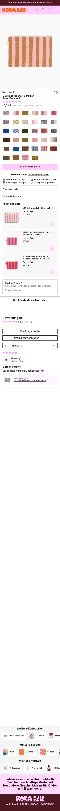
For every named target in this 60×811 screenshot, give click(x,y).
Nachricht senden (13, 290)
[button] (10, 101)
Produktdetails (10, 189)
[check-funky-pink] (25, 157)
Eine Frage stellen (30, 331)
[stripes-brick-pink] (44, 131)
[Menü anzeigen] (56, 10)
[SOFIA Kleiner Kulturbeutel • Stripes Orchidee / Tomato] (11, 265)
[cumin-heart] (6, 157)
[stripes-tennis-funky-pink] (44, 149)
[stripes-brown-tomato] (54, 149)
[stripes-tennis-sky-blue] (35, 149)
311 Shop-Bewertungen (38, 174)
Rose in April (8, 92)
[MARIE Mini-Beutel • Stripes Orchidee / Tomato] (11, 241)
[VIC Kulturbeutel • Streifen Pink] (11, 217)
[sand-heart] (25, 122)
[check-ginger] (16, 157)
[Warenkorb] (49, 10)
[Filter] (5, 345)
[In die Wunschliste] (56, 94)
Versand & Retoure (12, 196)
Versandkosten (34, 106)
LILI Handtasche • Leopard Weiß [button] (30, 381)
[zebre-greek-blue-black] (16, 149)
